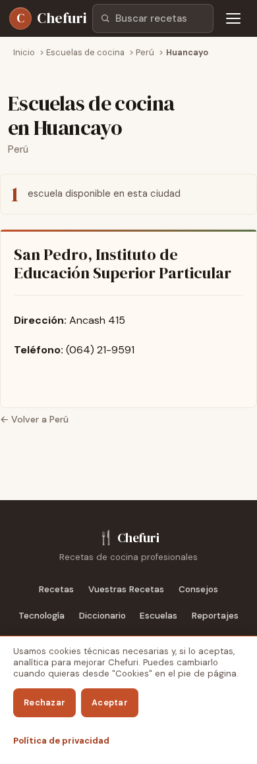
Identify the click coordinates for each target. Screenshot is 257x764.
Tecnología (41, 615)
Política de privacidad (61, 740)
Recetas (56, 589)
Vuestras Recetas (126, 589)
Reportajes (215, 615)
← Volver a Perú (34, 419)
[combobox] (153, 18)
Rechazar (44, 702)
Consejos (198, 589)
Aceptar (110, 702)
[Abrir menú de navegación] (233, 18)
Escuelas (158, 615)
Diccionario (102, 615)
